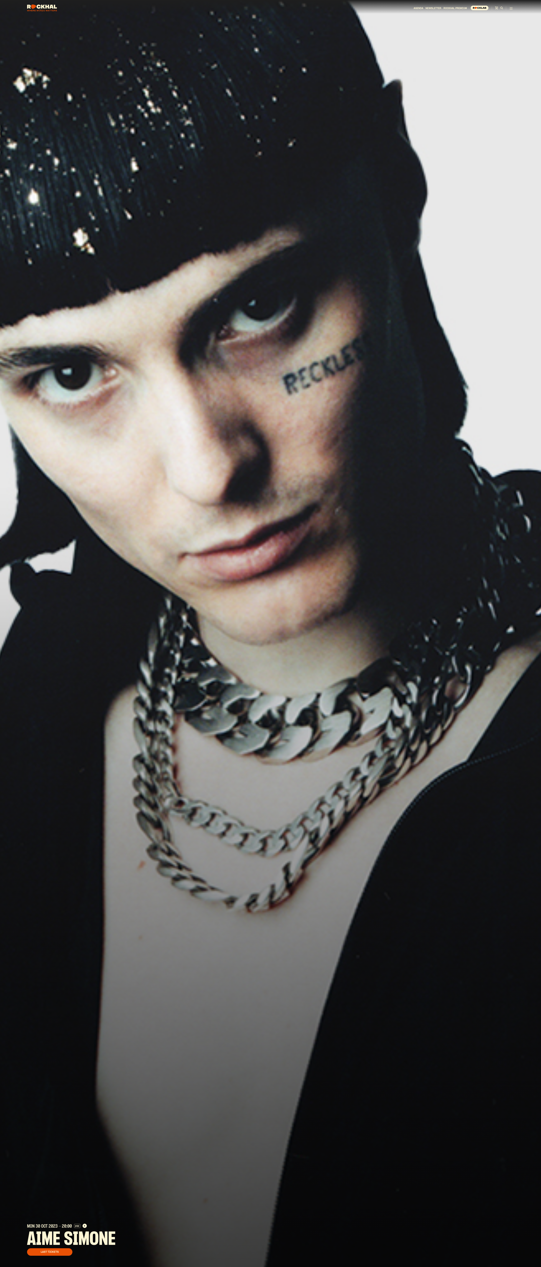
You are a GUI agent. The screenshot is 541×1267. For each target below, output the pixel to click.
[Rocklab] (480, 8)
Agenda (418, 8)
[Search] (501, 8)
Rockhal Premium (455, 8)
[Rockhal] (42, 8)
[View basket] (496, 8)
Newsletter (433, 8)
